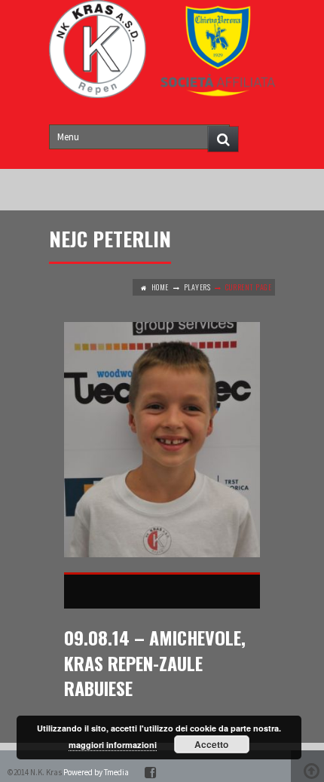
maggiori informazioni (113, 744)
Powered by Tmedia (96, 772)
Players (197, 287)
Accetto (211, 744)
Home (160, 287)
